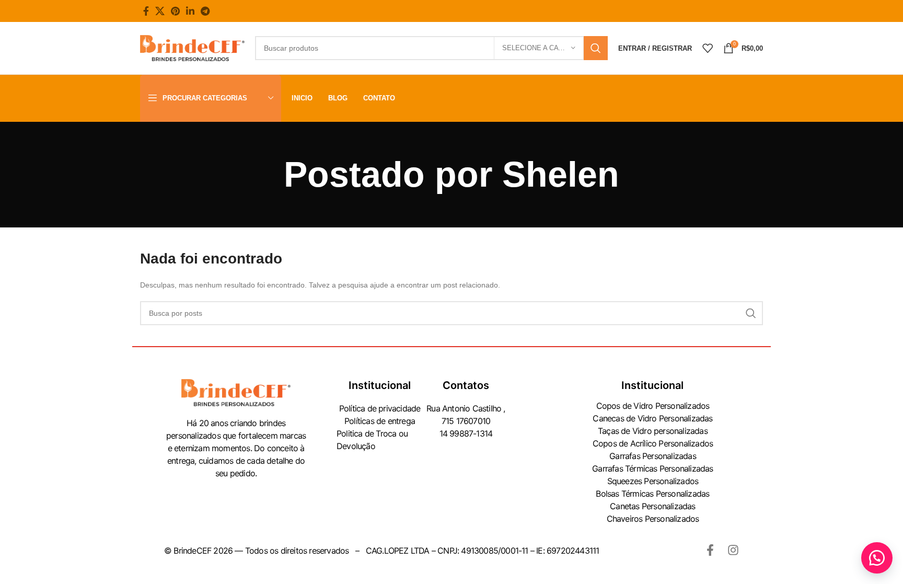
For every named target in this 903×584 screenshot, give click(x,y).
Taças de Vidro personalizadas (653, 431)
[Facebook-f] (710, 550)
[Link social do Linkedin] (190, 11)
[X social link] (160, 11)
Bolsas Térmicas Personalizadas (652, 493)
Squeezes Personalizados (653, 481)
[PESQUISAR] (596, 48)
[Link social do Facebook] (146, 11)
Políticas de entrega (379, 421)
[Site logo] (192, 47)
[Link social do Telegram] (205, 11)
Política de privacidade (380, 408)
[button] (877, 558)
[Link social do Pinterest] (175, 11)
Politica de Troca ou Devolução (372, 439)
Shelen (560, 174)
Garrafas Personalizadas (652, 456)
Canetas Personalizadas (652, 506)
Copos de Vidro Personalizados (653, 405)
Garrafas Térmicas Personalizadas (652, 468)
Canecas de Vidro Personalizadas (652, 418)
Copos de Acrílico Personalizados (653, 443)
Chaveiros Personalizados (653, 518)
